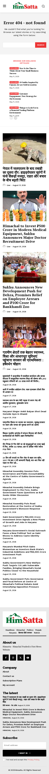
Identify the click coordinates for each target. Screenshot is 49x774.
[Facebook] (6, 658)
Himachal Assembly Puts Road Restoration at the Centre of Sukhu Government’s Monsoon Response (22, 506)
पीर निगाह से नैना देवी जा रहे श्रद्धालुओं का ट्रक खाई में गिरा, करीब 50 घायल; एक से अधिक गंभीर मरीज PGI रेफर (24, 447)
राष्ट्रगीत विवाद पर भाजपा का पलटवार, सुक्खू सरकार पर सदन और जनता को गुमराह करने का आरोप (24, 423)
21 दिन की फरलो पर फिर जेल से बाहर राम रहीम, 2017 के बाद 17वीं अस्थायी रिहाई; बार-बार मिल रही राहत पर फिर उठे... (24, 460)
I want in (22, 753)
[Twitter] (20, 658)
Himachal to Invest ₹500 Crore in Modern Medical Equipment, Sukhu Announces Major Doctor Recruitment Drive (24, 234)
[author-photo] (4, 185)
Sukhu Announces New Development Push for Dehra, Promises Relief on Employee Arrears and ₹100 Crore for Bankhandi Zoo (23, 297)
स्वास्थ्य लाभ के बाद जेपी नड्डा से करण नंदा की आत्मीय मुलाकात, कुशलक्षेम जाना (22, 401)
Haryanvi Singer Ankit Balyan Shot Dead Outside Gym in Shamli (24, 412)
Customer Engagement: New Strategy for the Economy (23, 96)
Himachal (7, 718)
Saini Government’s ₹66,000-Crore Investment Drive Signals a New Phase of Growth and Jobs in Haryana (24, 519)
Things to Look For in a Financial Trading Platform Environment (24, 110)
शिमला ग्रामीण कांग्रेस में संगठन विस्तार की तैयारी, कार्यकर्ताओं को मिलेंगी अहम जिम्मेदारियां (23, 434)
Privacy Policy (33, 760)
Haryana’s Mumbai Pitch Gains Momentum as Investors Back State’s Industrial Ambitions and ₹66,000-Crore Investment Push (24, 550)
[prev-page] (11, 118)
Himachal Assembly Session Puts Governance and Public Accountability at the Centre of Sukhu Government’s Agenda (23, 475)
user (8, 185)
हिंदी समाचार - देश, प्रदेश (10, 705)
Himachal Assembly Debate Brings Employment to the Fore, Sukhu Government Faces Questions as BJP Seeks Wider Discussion (23, 491)
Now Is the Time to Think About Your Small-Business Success (24, 70)
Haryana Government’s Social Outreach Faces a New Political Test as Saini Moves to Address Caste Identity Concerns (24, 534)
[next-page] (15, 118)
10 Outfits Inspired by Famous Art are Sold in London (24, 83)
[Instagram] (13, 658)
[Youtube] (28, 658)
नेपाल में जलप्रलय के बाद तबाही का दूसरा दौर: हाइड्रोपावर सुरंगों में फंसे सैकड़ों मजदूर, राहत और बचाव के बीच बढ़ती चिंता (24, 174)
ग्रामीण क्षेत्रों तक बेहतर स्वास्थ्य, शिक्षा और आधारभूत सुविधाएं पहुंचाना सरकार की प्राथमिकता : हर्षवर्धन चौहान (23, 358)
